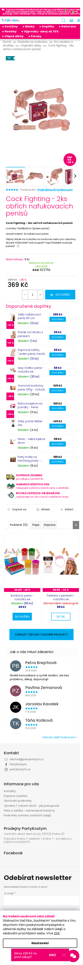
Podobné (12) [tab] (19, 525)
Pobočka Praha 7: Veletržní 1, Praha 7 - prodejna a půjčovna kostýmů (37, 840)
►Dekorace (67, 26)
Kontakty (10, 791)
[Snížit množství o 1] (25, 294)
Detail (61, 617)
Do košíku (63, 295)
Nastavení (40, 943)
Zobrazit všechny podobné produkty (41, 634)
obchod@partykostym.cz (27, 759)
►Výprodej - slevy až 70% (40, 31)
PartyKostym (18, 764)
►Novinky (9, 31)
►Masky (28, 26)
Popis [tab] (35, 525)
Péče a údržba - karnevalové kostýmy (29, 810)
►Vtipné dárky (13, 36)
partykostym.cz (20, 769)
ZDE (57, 933)
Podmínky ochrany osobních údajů (27, 815)
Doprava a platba (15, 796)
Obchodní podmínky (18, 801)
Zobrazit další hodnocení (58, 737)
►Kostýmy (10, 26)
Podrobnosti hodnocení (55, 190)
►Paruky (34, 36)
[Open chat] (73, 956)
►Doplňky (46, 26)
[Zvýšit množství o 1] (40, 294)
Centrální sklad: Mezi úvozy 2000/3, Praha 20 (34, 834)
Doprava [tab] (49, 525)
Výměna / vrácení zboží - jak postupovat (31, 806)
